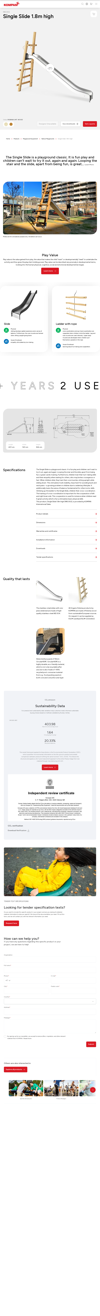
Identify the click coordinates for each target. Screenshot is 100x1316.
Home (8, 139)
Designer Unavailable (47, 124)
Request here (11, 923)
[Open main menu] (96, 4)
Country (7, 997)
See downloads (69, 124)
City (5, 986)
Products (16, 139)
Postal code (55, 986)
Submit (91, 1044)
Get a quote (90, 124)
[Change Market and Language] (87, 4)
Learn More (89, 165)
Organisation (8, 955)
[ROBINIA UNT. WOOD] (6, 124)
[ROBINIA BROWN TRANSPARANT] (11, 124)
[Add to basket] (93, 14)
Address (7, 1007)
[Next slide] (93, 1090)
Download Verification (17, 830)
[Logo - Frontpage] (12, 4)
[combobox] (8, 980)
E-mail (53, 976)
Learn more (48, 271)
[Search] (82, 4)
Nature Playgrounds (47, 139)
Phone (6, 976)
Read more (27, 1038)
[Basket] (91, 4)
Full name (7, 965)
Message (7, 1018)
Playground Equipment (30, 139)
